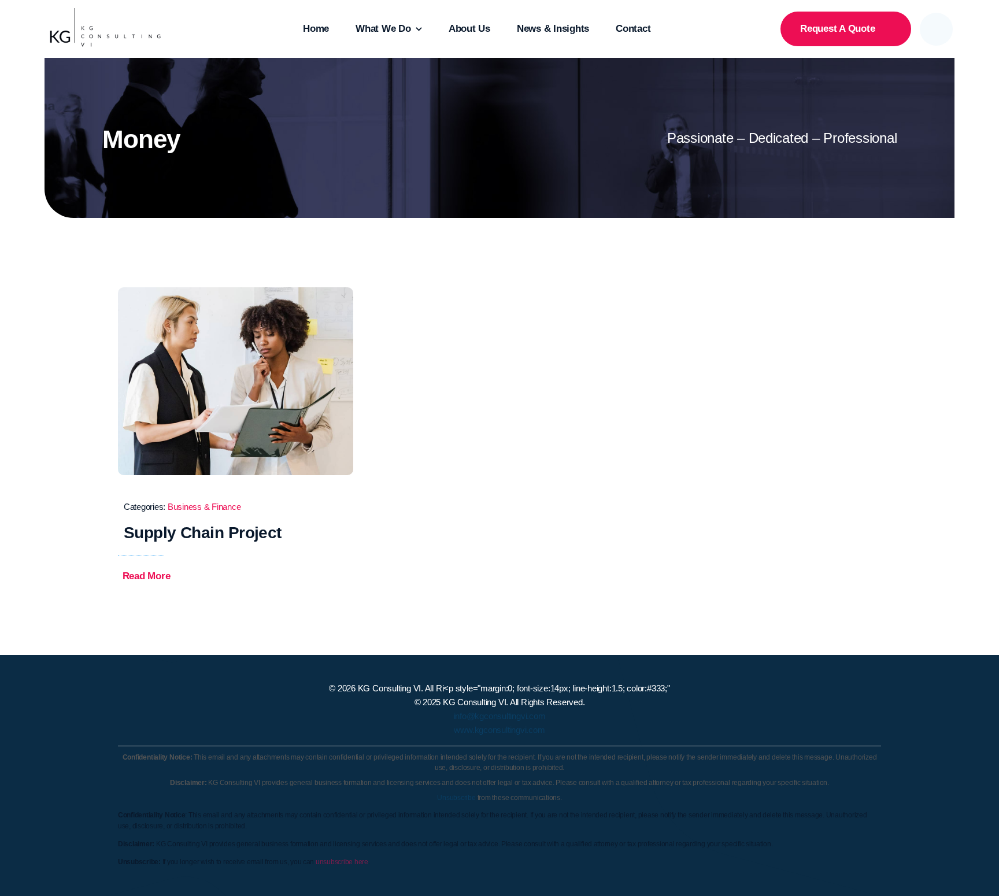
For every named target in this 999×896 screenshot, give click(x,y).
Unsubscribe (456, 798)
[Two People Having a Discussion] (235, 292)
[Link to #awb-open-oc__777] (936, 29)
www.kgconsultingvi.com (499, 730)
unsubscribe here (342, 862)
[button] (155, 576)
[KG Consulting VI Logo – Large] (105, 13)
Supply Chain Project (203, 533)
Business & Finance (204, 507)
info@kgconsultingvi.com (500, 716)
